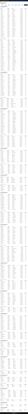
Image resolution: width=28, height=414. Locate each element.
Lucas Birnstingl (2, 372)
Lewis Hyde (2, 20)
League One (22, 0)
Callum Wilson (2, 220)
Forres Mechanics (14, 50)
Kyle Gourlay (2, 222)
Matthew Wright (2, 70)
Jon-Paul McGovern (3, 275)
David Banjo (2, 237)
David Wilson (2, 243)
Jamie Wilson (2, 157)
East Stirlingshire (14, 373)
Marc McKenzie (2, 311)
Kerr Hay (2, 241)
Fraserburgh (13, 23)
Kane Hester (2, 11)
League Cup (19, 0)
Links (14, 413)
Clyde (13, 240)
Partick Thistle (14, 220)
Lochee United (14, 267)
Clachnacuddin (13, 25)
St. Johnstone (14, 324)
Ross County (13, 49)
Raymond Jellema (2, 367)
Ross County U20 (14, 296)
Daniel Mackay (2, 213)
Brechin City (13, 206)
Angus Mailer (2, 103)
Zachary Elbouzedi (2, 269)
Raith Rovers (14, 121)
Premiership (11, 0)
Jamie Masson (2, 364)
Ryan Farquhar (2, 252)
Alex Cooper (2, 391)
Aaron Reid (2, 104)
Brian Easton (2, 310)
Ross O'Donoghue (2, 373)
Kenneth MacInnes (3, 65)
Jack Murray (2, 24)
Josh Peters (2, 181)
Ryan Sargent (2, 23)
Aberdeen (13, 69)
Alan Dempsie (2, 400)
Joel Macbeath (2, 123)
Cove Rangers (13, 56)
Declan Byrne (2, 250)
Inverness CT (13, 20)
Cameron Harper (2, 197)
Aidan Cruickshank (3, 76)
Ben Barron (2, 29)
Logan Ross (2, 49)
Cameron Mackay (2, 297)
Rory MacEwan (2, 209)
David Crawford (2, 299)
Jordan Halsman (2, 327)
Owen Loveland (2, 93)
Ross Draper (2, 119)
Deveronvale (14, 95)
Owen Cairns (2, 124)
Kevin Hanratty (2, 143)
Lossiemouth (13, 26)
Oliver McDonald (2, 22)
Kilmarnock (13, 45)
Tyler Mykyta (2, 101)
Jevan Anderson (2, 144)
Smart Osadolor (2, 196)
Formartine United (14, 28)
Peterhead (13, 186)
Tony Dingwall (2, 180)
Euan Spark (2, 206)
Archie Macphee (2, 393)
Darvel (12, 153)
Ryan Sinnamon (2, 294)
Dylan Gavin (2, 21)
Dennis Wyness (2, 380)
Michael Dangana (2, 47)
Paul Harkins (2, 379)
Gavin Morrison (2, 378)
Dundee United (13, 146)
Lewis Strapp (2, 272)
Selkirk (13, 237)
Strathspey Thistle (14, 52)
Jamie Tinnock (2, 95)
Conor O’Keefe (2, 208)
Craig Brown (2, 173)
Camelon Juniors (14, 117)
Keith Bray (2, 55)
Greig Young (2, 121)
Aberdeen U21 (13, 155)
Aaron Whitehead (2, 267)
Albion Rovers (13, 196)
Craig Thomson (2, 338)
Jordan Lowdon (2, 219)
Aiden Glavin (2, 45)
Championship (14, 0)
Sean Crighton (2, 381)
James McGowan (2, 236)
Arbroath (13, 303)
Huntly (13, 27)
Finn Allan (2, 9)
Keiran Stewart (2, 304)
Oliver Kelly (2, 75)
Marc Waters (2, 298)
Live (24, 0)
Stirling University (13, 179)
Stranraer (13, 207)
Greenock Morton (14, 188)
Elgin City (13, 351)
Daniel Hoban (2, 215)
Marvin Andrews (2, 350)
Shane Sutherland (2, 189)
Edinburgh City (13, 22)
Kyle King (2, 51)
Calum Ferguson (2, 247)
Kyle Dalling (2, 178)
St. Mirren (13, 261)
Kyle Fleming (2, 10)
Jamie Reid (2, 303)
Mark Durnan (2, 385)
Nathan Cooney (2, 146)
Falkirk (12, 157)
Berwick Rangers (14, 336)
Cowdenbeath (14, 327)
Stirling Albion (13, 154)
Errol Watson (2, 221)
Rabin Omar (2, 154)
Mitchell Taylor (2, 53)
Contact (25, 0)
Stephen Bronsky (2, 273)
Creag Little (2, 153)
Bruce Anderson (2, 271)
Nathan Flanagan (2, 261)
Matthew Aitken (2, 216)
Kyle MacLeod (2, 308)
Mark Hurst (2, 324)
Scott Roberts (2, 217)
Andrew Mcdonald (3, 186)
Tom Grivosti (2, 145)
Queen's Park (14, 298)
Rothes (13, 218)
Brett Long (2, 268)
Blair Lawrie (2, 405)
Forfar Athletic (13, 53)
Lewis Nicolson (2, 120)
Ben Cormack (2, 25)
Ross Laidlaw (2, 335)
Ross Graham (2, 190)
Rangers (13, 294)
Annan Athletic (13, 10)
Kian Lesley (2, 46)
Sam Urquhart (2, 368)
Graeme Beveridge (3, 336)
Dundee (13, 222)
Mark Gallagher (2, 56)
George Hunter (2, 325)
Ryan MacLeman (2, 68)
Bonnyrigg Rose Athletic (13, 103)
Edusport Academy (14, 51)
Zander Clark (2, 395)
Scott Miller (2, 251)
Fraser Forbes (2, 365)
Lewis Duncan (2, 28)
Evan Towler (2, 155)
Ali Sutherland (2, 218)
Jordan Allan (2, 274)
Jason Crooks (2, 386)
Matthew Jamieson (3, 50)
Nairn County (13, 29)
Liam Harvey (2, 69)
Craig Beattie (2, 238)
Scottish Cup (17, 0)
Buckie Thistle (13, 9)
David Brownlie (2, 296)
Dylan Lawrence (2, 26)
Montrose (13, 11)
